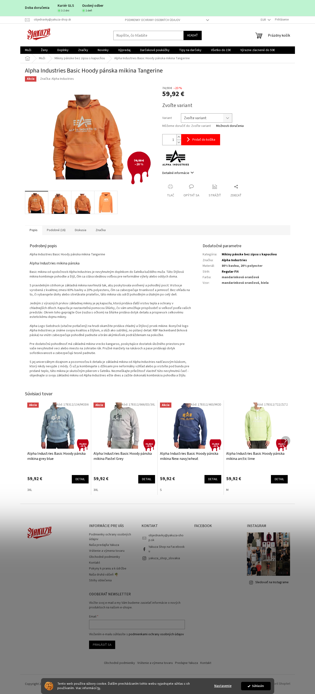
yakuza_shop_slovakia (164, 558)
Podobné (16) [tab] (56, 230)
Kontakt (94, 562)
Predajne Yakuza (186, 663)
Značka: (57, 78)
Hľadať (192, 35)
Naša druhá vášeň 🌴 (103, 574)
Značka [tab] (101, 230)
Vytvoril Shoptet (279, 684)
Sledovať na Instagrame (272, 582)
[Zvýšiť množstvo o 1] (179, 137)
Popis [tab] (34, 230)
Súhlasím (258, 686)
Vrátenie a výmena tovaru (107, 550)
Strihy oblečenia (100, 580)
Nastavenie (223, 686)
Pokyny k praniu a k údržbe (107, 568)
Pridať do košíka (203, 139)
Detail (80, 479)
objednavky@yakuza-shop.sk (166, 537)
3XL (29, 490)
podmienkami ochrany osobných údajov (156, 634)
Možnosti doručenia (230, 126)
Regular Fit (230, 271)
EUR (264, 20)
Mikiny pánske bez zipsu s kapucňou (249, 254)
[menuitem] (28, 50)
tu (98, 688)
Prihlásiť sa (102, 644)
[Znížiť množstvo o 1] (179, 142)
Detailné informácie (175, 173)
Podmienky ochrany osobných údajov (152, 20)
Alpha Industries (234, 260)
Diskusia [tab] (80, 230)
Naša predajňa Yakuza (104, 545)
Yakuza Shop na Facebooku (167, 549)
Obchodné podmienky (104, 557)
